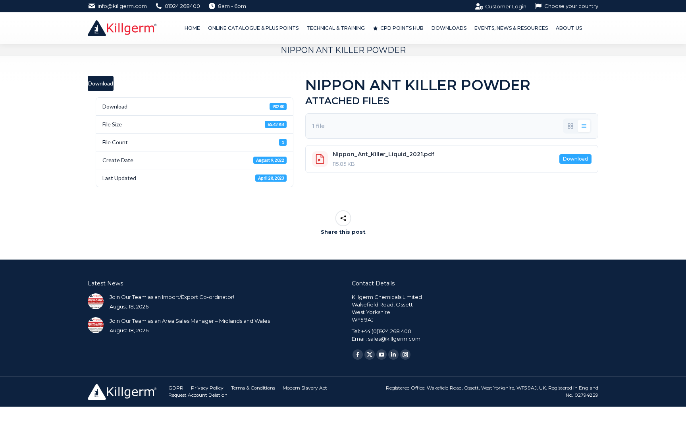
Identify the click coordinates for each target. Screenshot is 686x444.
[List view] (584, 126)
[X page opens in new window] (369, 354)
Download (100, 83)
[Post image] (96, 301)
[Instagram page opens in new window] (405, 354)
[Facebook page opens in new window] (358, 354)
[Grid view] (570, 126)
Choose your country (571, 6)
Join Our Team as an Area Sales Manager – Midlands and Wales (190, 321)
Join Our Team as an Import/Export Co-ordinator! (172, 297)
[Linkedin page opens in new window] (393, 354)
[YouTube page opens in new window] (381, 354)
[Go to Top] (674, 432)
